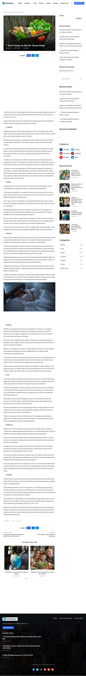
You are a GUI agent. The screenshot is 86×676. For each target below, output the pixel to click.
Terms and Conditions (65, 618)
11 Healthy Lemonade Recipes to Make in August (76, 212)
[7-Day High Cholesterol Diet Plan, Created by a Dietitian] (42, 558)
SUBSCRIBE (80, 3)
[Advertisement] (29, 74)
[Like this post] (29, 55)
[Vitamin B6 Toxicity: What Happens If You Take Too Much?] (65, 175)
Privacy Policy (79, 618)
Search (62, 15)
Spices (71, 264)
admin (9, 48)
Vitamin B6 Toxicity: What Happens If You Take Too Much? (76, 173)
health (18, 521)
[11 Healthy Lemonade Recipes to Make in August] (16, 558)
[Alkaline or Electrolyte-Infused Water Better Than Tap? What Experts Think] (65, 202)
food (13, 521)
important (52, 499)
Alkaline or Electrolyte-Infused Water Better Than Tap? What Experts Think (76, 201)
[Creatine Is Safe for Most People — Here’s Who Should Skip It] (65, 188)
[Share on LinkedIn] (33, 55)
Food (35, 3)
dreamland (13, 117)
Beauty (41, 3)
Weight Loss (65, 3)
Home (20, 3)
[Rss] (48, 669)
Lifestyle (27, 3)
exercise (7, 521)
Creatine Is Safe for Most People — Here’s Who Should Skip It (76, 186)
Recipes (55, 3)
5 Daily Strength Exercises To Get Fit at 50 (18, 655)
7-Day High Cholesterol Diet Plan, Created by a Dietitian (76, 227)
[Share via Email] (37, 55)
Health (48, 3)
